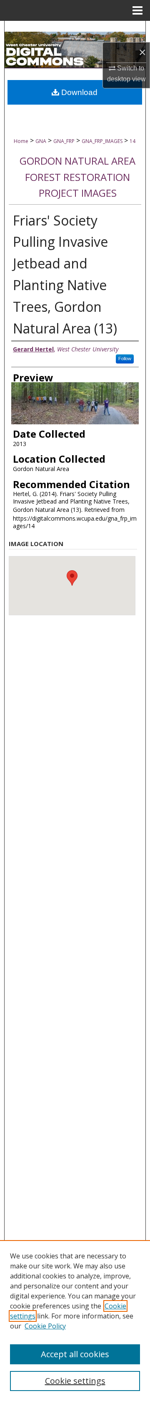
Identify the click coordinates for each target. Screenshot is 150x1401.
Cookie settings (75, 1380)
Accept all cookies (75, 1354)
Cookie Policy (45, 1326)
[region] (75, 1320)
